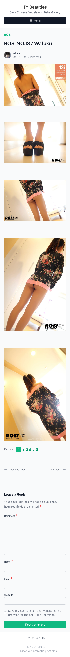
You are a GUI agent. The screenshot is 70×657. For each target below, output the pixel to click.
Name (8, 561)
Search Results (35, 638)
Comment (10, 515)
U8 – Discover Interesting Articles (35, 651)
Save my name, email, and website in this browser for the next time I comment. (34, 612)
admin (16, 53)
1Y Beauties (35, 7)
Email (8, 578)
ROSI (8, 34)
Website (8, 594)
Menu (37, 20)
